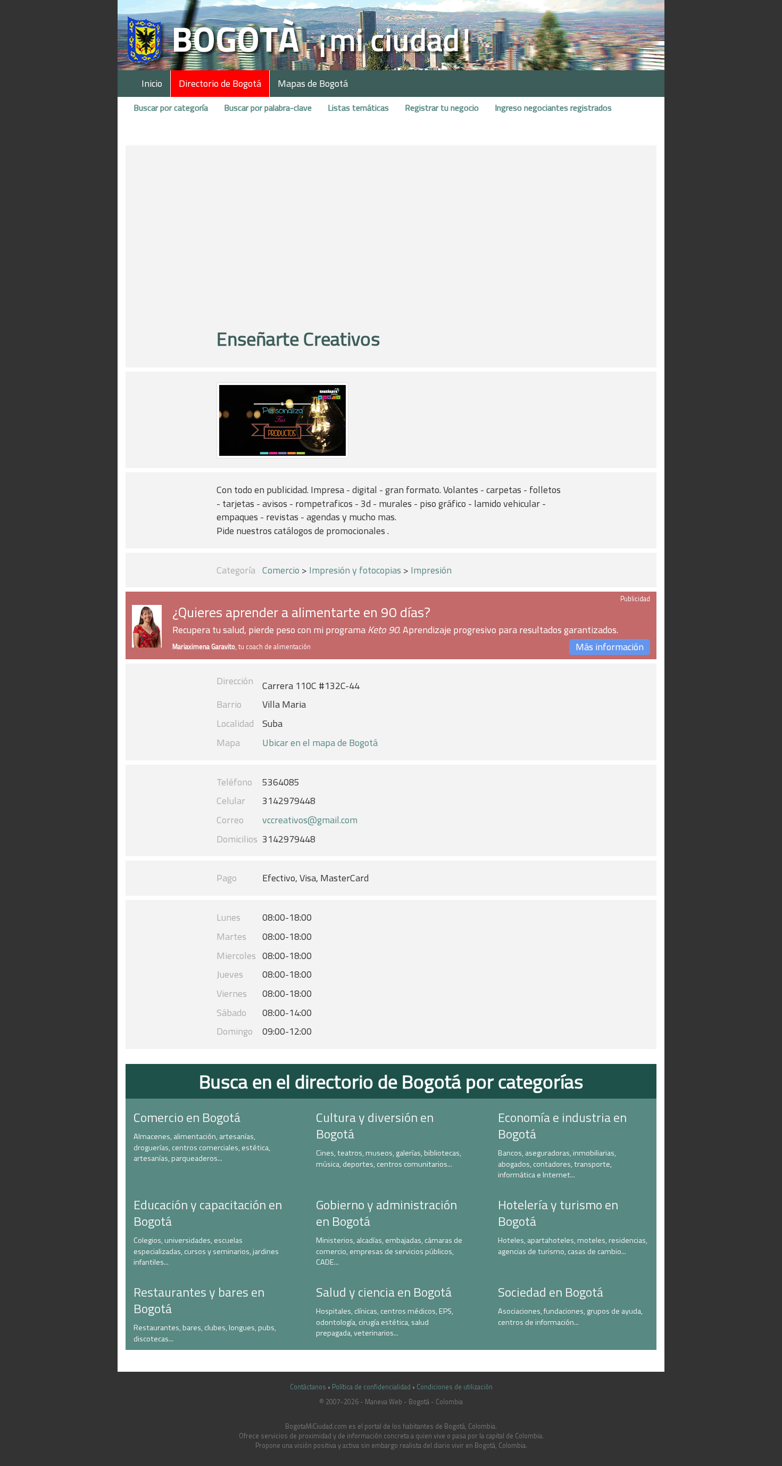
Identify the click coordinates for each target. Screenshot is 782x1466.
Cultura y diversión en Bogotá (375, 1125)
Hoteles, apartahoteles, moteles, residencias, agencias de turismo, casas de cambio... (572, 1245)
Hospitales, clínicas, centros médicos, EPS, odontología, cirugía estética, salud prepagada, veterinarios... (384, 1322)
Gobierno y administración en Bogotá (386, 1213)
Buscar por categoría (171, 107)
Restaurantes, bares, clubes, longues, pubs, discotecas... (205, 1333)
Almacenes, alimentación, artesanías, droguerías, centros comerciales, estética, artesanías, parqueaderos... (202, 1147)
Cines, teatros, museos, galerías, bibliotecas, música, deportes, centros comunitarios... (388, 1158)
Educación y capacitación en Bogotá (208, 1213)
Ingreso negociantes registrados (553, 107)
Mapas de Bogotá (313, 83)
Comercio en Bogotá (187, 1117)
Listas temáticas (358, 107)
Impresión (431, 570)
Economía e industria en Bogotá (562, 1125)
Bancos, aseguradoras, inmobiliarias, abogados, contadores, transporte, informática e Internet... (557, 1164)
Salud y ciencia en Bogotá (384, 1291)
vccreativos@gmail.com (309, 820)
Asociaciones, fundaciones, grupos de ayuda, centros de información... (570, 1316)
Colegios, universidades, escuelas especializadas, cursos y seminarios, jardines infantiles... (206, 1251)
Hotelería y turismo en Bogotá (558, 1213)
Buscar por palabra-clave (268, 107)
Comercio (281, 570)
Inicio (152, 83)
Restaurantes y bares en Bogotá (199, 1300)
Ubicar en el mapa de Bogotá (320, 742)
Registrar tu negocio (442, 107)
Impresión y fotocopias (355, 570)
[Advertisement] (391, 241)
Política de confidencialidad (371, 1387)
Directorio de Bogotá (220, 83)
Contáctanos (308, 1387)
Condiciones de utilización (455, 1387)
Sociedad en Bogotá (550, 1291)
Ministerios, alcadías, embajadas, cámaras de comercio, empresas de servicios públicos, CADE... (389, 1251)
